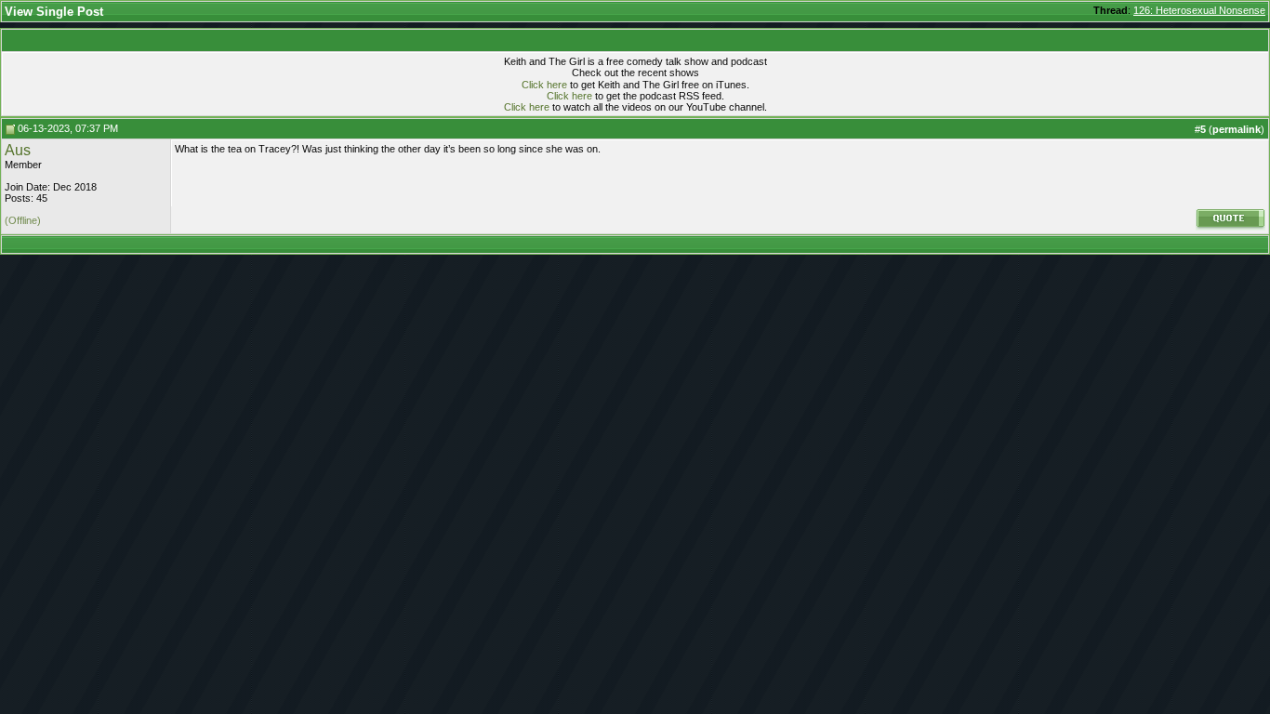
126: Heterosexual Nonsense (1199, 10)
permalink (1236, 129)
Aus (18, 150)
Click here (544, 84)
